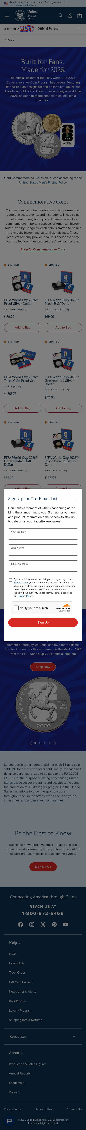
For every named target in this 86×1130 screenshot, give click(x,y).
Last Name (18, 548)
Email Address (20, 564)
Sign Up (43, 622)
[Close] (75, 499)
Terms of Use (21, 582)
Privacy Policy (25, 596)
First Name (18, 532)
